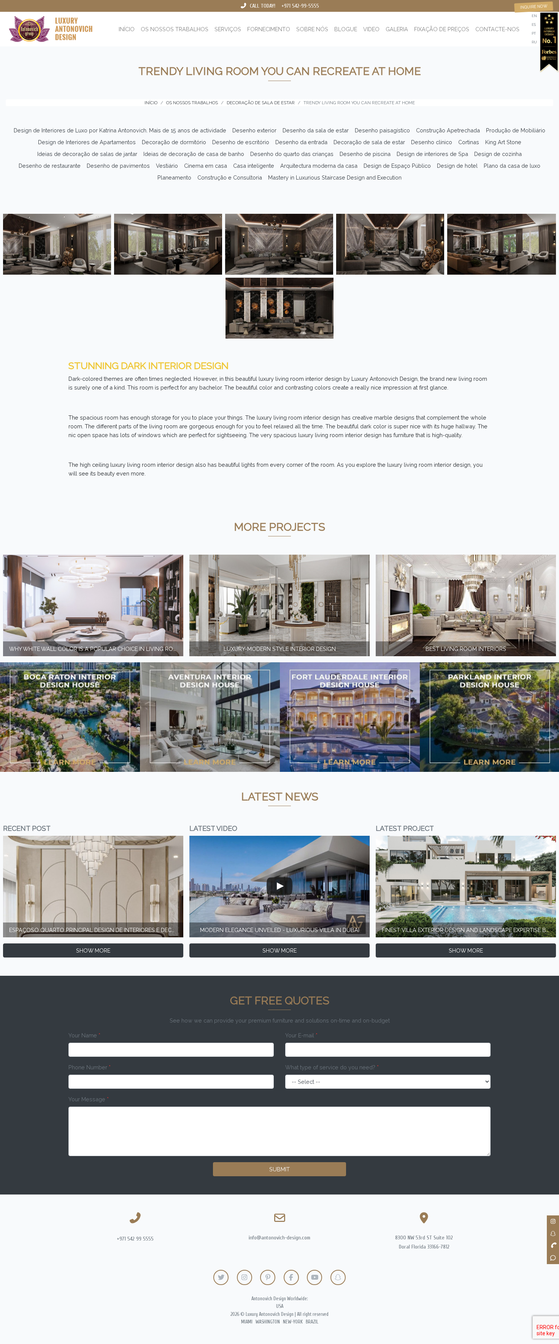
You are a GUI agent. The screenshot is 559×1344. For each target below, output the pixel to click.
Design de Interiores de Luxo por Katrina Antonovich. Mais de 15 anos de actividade (120, 130)
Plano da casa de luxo (512, 165)
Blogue (345, 29)
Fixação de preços (441, 29)
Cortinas (468, 142)
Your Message (88, 1099)
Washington (268, 1322)
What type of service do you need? (332, 1067)
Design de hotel (457, 165)
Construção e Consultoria (229, 177)
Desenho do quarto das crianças (291, 154)
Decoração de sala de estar (369, 142)
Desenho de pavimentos (118, 165)
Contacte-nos (497, 29)
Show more (93, 950)
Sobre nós (312, 29)
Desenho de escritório (240, 142)
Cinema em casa (205, 165)
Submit (279, 1169)
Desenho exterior (254, 130)
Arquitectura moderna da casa (318, 165)
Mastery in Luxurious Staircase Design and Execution (335, 177)
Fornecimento (268, 29)
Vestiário (167, 165)
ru (534, 42)
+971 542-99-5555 (300, 6)
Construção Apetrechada (448, 130)
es (534, 24)
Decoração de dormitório (174, 142)
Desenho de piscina (365, 154)
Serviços (227, 29)
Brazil (312, 1322)
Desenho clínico (431, 142)
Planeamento (174, 177)
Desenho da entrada (301, 142)
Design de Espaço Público (397, 165)
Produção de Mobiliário (515, 130)
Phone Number (89, 1067)
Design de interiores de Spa (432, 154)
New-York (293, 1322)
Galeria (397, 29)
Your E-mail (301, 1035)
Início (127, 29)
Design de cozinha (498, 154)
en (534, 16)
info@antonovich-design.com (279, 1237)
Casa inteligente (253, 165)
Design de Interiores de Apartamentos (87, 142)
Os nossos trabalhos (174, 29)
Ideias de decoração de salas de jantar (87, 154)
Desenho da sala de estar (316, 130)
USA (279, 1306)
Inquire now (534, 7)
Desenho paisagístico (382, 130)
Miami (247, 1322)
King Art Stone (503, 142)
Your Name (84, 1035)
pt (534, 33)
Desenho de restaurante (50, 165)
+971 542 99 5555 (135, 1239)
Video (371, 29)
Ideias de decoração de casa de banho (193, 154)
